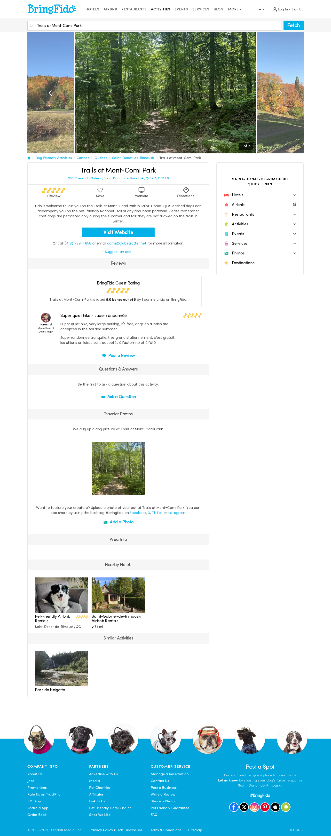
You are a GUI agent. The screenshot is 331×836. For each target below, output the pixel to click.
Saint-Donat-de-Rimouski (133, 157)
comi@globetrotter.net (126, 243)
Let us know (228, 780)
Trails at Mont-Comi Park (180, 157)
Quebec (101, 157)
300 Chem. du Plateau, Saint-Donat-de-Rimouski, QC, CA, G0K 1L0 (118, 178)
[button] (260, 195)
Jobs (30, 780)
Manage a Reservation (170, 774)
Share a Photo (163, 801)
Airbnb (110, 9)
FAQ (154, 814)
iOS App (34, 801)
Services (200, 9)
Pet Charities (99, 787)
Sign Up (298, 9)
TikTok (157, 512)
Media (94, 780)
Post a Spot (260, 766)
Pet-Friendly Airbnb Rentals (52, 618)
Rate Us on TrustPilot (44, 794)
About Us (34, 774)
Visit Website (118, 232)
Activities (160, 9)
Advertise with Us (103, 774)
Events (181, 9)
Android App (37, 807)
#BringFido (260, 795)
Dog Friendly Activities (53, 157)
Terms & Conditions (165, 830)
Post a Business (164, 787)
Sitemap (195, 830)
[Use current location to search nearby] (277, 26)
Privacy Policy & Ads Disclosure (115, 830)
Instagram (176, 512)
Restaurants (134, 9)
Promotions (37, 787)
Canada (83, 157)
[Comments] (104, 490)
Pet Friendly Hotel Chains (110, 807)
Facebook (138, 512)
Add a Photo (121, 522)
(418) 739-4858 (77, 243)
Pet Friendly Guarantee (170, 807)
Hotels (92, 9)
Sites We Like (99, 814)
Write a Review (163, 794)
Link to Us (97, 801)
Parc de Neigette (50, 689)
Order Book (37, 814)
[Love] (96, 490)
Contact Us (160, 780)
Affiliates (96, 794)
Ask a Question (121, 396)
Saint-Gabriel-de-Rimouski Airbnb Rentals (116, 618)
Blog (219, 9)
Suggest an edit (118, 251)
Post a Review (121, 355)
